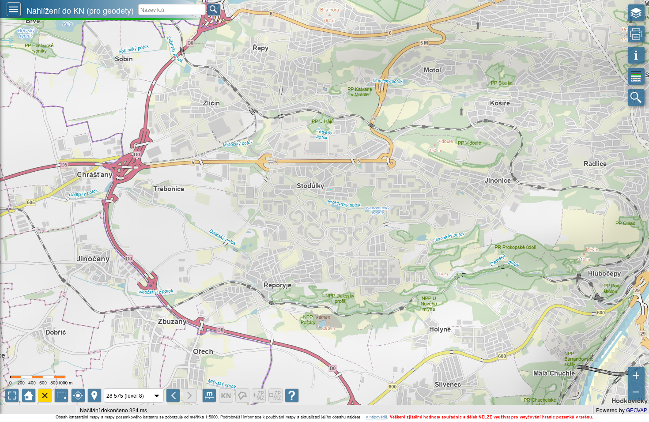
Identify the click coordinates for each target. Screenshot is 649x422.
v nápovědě (376, 417)
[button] (14, 9)
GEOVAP (636, 410)
